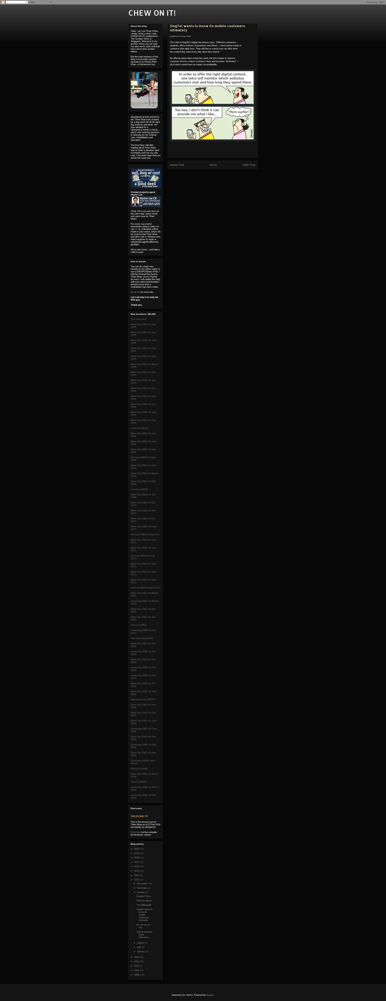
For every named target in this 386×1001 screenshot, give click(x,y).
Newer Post (177, 164)
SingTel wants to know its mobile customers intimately (144, 914)
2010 (137, 966)
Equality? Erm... (144, 896)
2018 (137, 857)
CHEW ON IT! (152, 12)
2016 (137, 866)
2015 (137, 871)
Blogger (210, 995)
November (142, 888)
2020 (137, 848)
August (140, 942)
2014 (137, 875)
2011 (136, 961)
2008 (137, 974)
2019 (137, 853)
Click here (136, 832)
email (136, 229)
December (142, 883)
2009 (137, 970)
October (141, 892)
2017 (137, 862)
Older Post (248, 164)
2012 (137, 957)
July (139, 947)
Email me (135, 292)
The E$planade (143, 905)
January (141, 951)
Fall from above (144, 900)
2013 (137, 879)
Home (213, 164)
